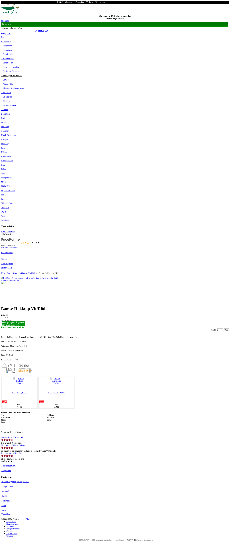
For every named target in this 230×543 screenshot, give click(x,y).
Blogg (28, 519)
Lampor (5, 80)
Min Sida (5, 21)
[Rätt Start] (8, 372)
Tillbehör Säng (7, 203)
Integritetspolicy (13, 529)
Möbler (4, 182)
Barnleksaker (7, 58)
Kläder (4, 152)
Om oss (9, 536)
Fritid (3, 122)
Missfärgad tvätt (8, 466)
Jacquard (5, 491)
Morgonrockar (7, 178)
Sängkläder (6, 470)
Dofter (4, 118)
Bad (3, 37)
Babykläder (6, 46)
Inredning (5, 144)
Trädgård (5, 207)
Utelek (4, 109)
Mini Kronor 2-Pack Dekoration (14, 445)
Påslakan (5, 199)
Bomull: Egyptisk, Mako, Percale (15, 481)
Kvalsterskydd (7, 161)
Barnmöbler (7, 63)
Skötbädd (6, 92)
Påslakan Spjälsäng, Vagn (12, 88)
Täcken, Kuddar (8, 105)
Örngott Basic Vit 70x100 (12, 437)
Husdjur (4, 139)
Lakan (3, 169)
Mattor (4, 173)
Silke (3, 510)
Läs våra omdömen (9, 247)
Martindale (6, 501)
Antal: (214, 330)
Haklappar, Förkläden (11, 75)
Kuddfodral (6, 156)
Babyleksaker (7, 54)
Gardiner (5, 131)
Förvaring (5, 126)
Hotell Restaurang (8, 135)
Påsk (3, 195)
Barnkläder (6, 50)
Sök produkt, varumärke (12, 28)
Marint (4, 259)
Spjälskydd (6, 97)
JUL (3, 148)
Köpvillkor (11, 526)
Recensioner (11, 533)
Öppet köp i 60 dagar (84, 2)
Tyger (3, 212)
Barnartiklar (6, 41)
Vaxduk (4, 216)
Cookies (9, 531)
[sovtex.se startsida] (10, 14)
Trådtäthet (5, 514)
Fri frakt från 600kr (65, 2)
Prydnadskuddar (8, 190)
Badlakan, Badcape (10, 71)
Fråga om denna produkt (12, 327)
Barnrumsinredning (10, 67)
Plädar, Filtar (7, 84)
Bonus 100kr (100, 2)
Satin (3, 505)
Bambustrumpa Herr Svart (12, 453)
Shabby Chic (6, 268)
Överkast (5, 220)
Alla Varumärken (8, 231)
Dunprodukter (7, 486)
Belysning (5, 114)
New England (7, 263)
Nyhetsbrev (11, 521)
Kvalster (5, 496)
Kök (3, 165)
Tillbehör (5, 101)
